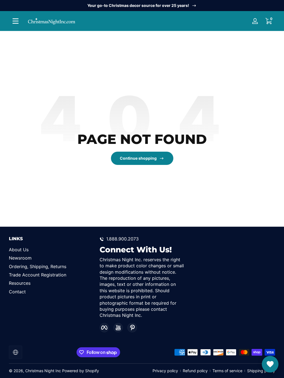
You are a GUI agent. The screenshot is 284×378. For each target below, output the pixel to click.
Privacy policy (165, 370)
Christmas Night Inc (43, 370)
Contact (17, 291)
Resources (20, 283)
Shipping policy (261, 370)
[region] (142, 5)
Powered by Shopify (80, 370)
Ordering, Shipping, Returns (37, 266)
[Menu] (15, 21)
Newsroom (20, 258)
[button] (268, 21)
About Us (19, 249)
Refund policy (195, 370)
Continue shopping (138, 158)
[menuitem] (51, 250)
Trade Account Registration (37, 275)
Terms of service (227, 370)
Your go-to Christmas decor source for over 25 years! (138, 5)
